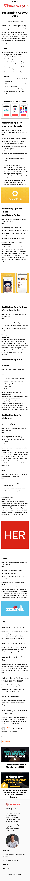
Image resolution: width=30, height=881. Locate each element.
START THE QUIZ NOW (15, 450)
